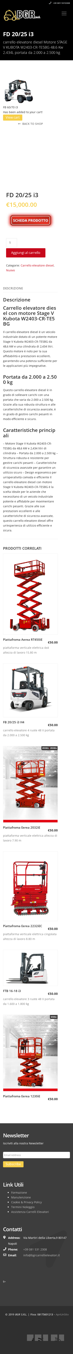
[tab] (13, 288)
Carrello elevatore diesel (37, 265)
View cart (13, 117)
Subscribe (13, 1164)
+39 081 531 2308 (35, 1249)
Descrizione (13, 288)
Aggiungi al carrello (25, 252)
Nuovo (10, 270)
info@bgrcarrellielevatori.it (41, 1255)
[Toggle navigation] (64, 13)
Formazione (19, 1192)
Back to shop (32, 124)
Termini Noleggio (22, 1207)
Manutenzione (21, 1197)
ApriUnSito (62, 1314)
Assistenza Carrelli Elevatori (30, 1212)
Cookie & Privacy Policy (26, 1202)
